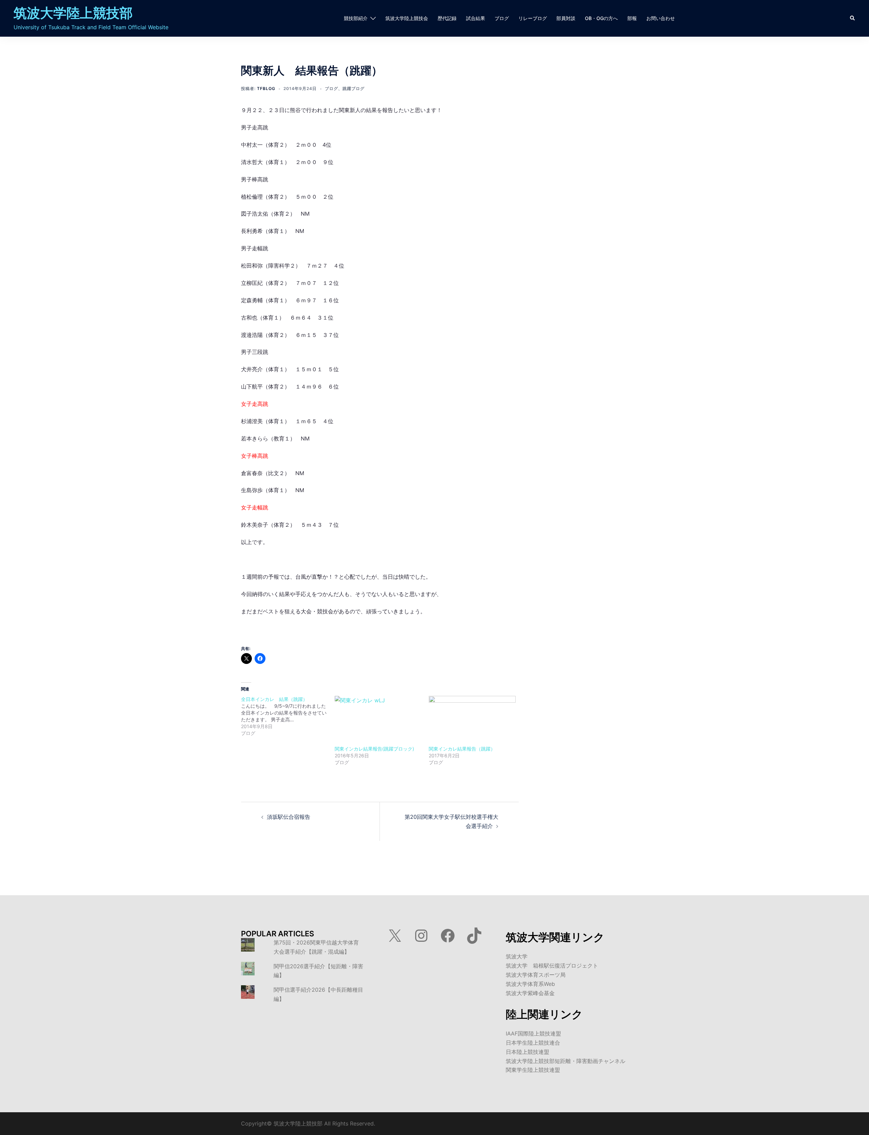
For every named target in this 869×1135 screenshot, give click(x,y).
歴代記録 (447, 18)
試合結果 (475, 18)
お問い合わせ (660, 18)
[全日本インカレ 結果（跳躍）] (288, 716)
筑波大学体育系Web (530, 983)
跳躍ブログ (354, 88)
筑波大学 (517, 956)
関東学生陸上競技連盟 (533, 1069)
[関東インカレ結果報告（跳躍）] (472, 721)
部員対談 (565, 18)
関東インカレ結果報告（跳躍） (462, 749)
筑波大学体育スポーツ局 (536, 974)
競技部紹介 (356, 18)
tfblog (266, 88)
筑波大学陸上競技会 (406, 18)
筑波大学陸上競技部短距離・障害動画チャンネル (565, 1061)
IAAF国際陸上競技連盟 (533, 1033)
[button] (852, 18)
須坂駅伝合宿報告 (288, 816)
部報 (632, 18)
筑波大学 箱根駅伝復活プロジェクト (552, 965)
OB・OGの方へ (601, 18)
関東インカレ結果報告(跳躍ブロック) (374, 749)
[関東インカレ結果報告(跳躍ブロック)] (378, 721)
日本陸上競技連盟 (527, 1051)
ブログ (502, 18)
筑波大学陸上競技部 (73, 13)
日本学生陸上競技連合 (533, 1042)
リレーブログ (532, 18)
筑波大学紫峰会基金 (530, 993)
